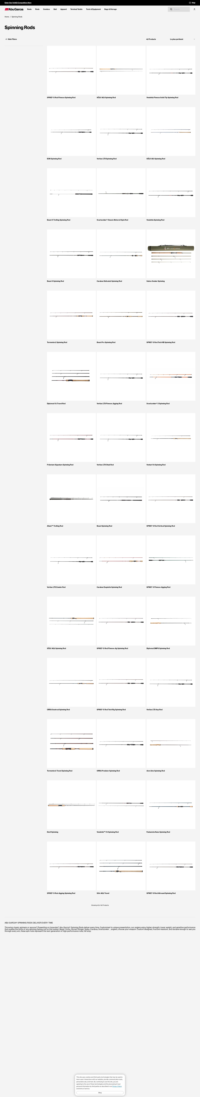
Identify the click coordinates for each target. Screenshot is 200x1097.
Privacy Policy (117, 1086)
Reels (29, 9)
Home (7, 17)
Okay (100, 1093)
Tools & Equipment (93, 9)
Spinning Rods (17, 17)
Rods (37, 9)
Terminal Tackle (76, 9)
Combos (46, 9)
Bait (55, 9)
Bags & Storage (110, 9)
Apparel (63, 9)
